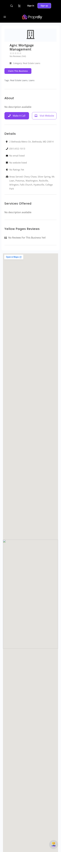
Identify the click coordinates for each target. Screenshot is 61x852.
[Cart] (19, 5)
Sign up (44, 5)
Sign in (30, 5)
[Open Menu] (5, 16)
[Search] (11, 5)
